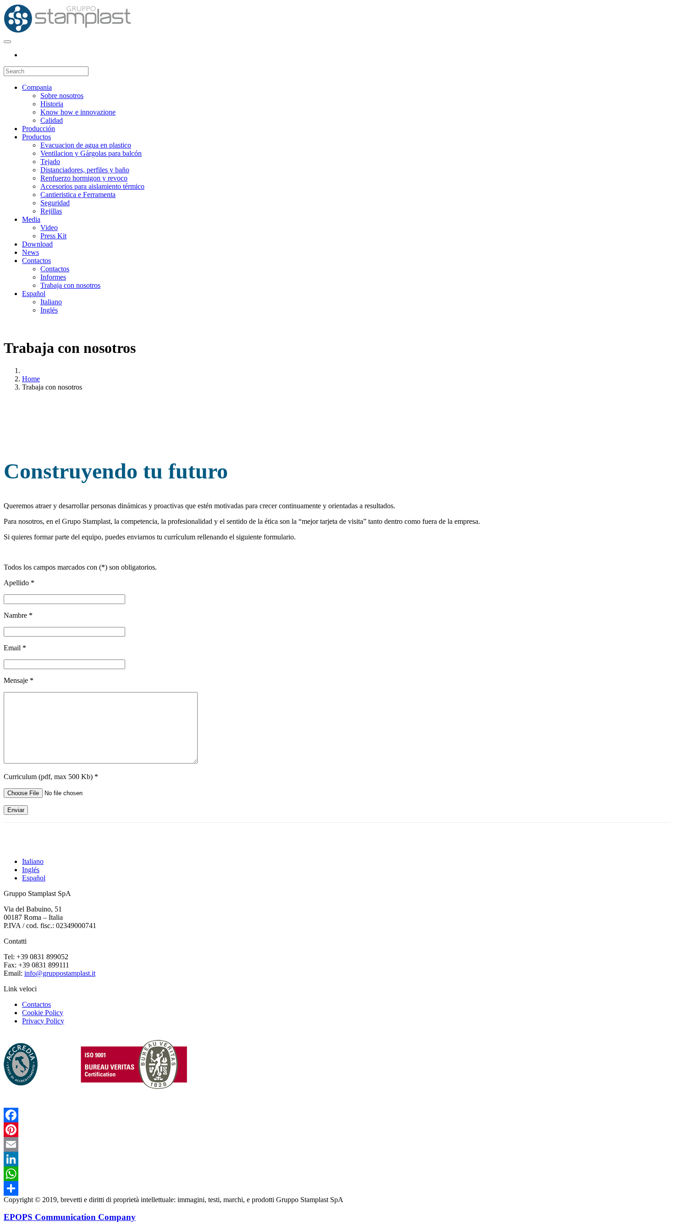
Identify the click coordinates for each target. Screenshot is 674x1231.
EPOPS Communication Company (70, 1217)
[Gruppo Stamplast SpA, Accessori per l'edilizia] (67, 31)
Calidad (51, 120)
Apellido (19, 583)
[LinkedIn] (337, 1159)
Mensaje (18, 680)
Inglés (49, 310)
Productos (36, 137)
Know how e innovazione (78, 112)
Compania (37, 87)
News (30, 252)
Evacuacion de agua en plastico (85, 145)
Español (33, 293)
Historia (51, 104)
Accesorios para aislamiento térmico (92, 186)
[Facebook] (337, 1115)
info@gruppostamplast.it (59, 973)
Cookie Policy (42, 1013)
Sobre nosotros (61, 95)
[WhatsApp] (337, 1173)
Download (37, 244)
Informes (53, 277)
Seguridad (55, 203)
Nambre (18, 615)
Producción (38, 128)
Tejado (50, 161)
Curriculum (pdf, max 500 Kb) (51, 776)
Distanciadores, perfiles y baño (84, 170)
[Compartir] (337, 1188)
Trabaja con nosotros (70, 285)
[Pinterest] (337, 1129)
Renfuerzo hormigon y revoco (83, 178)
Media (31, 219)
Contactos (36, 260)
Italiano (51, 302)
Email (15, 648)
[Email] (337, 1144)
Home (31, 379)
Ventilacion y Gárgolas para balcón (91, 153)
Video (49, 227)
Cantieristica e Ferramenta (78, 194)
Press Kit (53, 236)
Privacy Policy (43, 1021)
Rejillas (51, 211)
